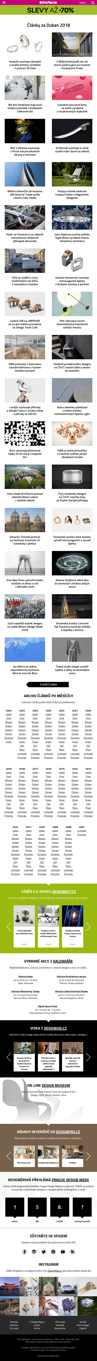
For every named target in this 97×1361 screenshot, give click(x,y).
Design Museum (56, 1085)
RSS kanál (60, 1322)
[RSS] (72, 1251)
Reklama (14, 1325)
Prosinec (22, 757)
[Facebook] (24, 1251)
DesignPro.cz (68, 1132)
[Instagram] (34, 1251)
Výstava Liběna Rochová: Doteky (71, 991)
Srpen (9, 742)
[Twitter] (43, 1251)
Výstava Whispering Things (25, 991)
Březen (8, 722)
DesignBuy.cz (64, 891)
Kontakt (14, 1322)
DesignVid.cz (55, 1028)
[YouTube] (63, 1251)
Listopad (22, 753)
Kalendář (60, 1325)
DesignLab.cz (54, 1355)
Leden (9, 714)
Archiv (37, 1328)
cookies (72, 1347)
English (83, 1328)
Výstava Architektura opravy (71, 976)
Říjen (22, 750)
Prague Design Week (70, 1180)
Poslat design (83, 1325)
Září (22, 746)
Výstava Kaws (25, 976)
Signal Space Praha (47, 1006)
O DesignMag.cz (37, 1322)
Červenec (8, 738)
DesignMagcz (55, 1271)
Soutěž (83, 1322)
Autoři (37, 1325)
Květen (8, 730)
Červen (8, 734)
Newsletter (60, 1328)
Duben (8, 726)
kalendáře (63, 961)
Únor (8, 718)
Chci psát (14, 1328)
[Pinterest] (53, 1251)
